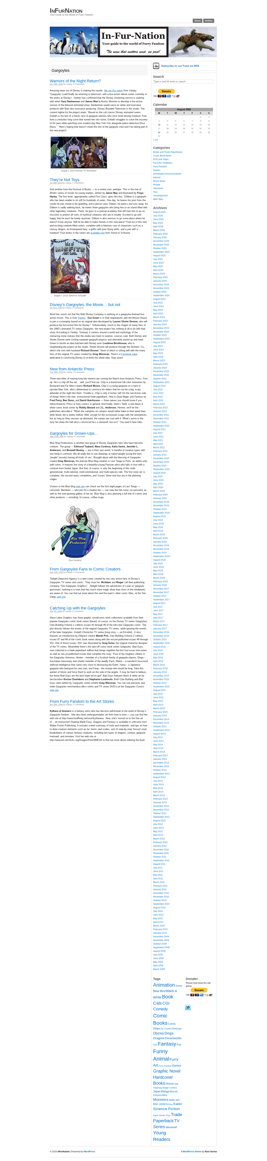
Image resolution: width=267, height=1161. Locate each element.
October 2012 (160, 813)
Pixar (170, 1104)
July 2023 (158, 346)
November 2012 (161, 809)
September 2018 (161, 556)
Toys (155, 192)
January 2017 (160, 628)
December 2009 (161, 936)
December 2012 (161, 806)
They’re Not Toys (64, 179)
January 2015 (160, 715)
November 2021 (161, 418)
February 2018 (160, 581)
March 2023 (159, 360)
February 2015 (160, 712)
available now (97, 232)
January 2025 (160, 281)
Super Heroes (159, 1115)
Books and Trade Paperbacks (167, 152)
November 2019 (161, 505)
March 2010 (159, 925)
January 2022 (160, 411)
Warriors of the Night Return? (75, 81)
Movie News (159, 181)
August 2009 (159, 951)
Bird (162, 991)
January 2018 (160, 585)
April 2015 (158, 704)
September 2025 (161, 252)
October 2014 (160, 726)
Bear (156, 991)
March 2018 (159, 578)
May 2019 (158, 527)
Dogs (169, 1033)
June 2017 (158, 610)
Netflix (172, 1100)
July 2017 (158, 607)
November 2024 (161, 288)
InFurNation (66, 10)
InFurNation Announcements (167, 174)
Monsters (160, 1100)
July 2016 (158, 650)
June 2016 (158, 654)
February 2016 (160, 668)
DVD (155, 1045)
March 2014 (159, 752)
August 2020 (159, 473)
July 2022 (158, 389)
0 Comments (78, 84)
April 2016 (158, 661)
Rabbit (177, 1104)
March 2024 (159, 317)
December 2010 (161, 893)
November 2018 (161, 549)
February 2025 (160, 277)
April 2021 (158, 444)
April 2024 (158, 313)
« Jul (155, 139)
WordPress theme (192, 1151)
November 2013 (161, 766)
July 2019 (158, 520)
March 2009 (159, 969)
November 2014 (161, 723)
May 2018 (158, 570)
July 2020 (158, 476)
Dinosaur (177, 1028)
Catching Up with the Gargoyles (77, 608)
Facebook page (129, 354)
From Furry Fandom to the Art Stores (82, 701)
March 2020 (159, 491)
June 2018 (158, 567)
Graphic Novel (166, 1071)
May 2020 (158, 484)
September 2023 (161, 339)
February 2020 (160, 494)
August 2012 (159, 820)
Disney (158, 1033)
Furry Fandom (160, 166)
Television (158, 188)
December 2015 (161, 675)
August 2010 (159, 907)
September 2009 (161, 947)
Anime (178, 985)
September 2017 (161, 599)
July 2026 (158, 215)
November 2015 (161, 679)
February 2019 (160, 538)
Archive (208, 21)
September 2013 (161, 773)
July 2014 (158, 737)
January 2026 (160, 237)
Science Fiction (166, 1109)
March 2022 (159, 404)
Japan (156, 1091)
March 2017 (159, 621)
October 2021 (160, 422)
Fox (179, 1044)
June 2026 (158, 219)
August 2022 (159, 386)
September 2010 (161, 904)
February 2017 (160, 625)
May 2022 (158, 397)
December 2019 (161, 502)
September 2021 (161, 426)
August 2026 (159, 212)
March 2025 (159, 273)
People (156, 184)
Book (167, 996)
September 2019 (161, 513)
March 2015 (159, 708)
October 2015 (160, 683)
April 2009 (158, 965)
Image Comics (170, 1088)
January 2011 (160, 889)
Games (156, 170)
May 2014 (158, 744)
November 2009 (161, 940)
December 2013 (161, 762)
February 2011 (160, 886)
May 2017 (158, 614)
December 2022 (161, 371)
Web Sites (158, 199)
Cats (157, 1003)
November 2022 (161, 375)
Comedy (160, 1009)
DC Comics (166, 1029)
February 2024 (160, 321)
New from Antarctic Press (72, 369)
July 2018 (158, 563)
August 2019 (159, 516)
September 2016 (161, 643)
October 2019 (160, 509)
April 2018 (158, 574)
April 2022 (158, 400)
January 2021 (160, 455)
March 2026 (159, 230)
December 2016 (161, 632)
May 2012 (158, 831)
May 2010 (158, 918)
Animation (164, 985)
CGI (165, 1003)
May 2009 (158, 962)
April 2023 (158, 357)
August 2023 (159, 342)
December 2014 (161, 719)
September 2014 (161, 730)
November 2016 (161, 636)
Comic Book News (162, 155)
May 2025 (158, 266)
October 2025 (160, 248)
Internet (157, 177)
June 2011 (158, 871)
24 (159, 132)
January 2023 (160, 368)
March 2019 (159, 534)
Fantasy (167, 1044)
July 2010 (158, 911)
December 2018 (161, 545)
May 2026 (158, 223)
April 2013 (158, 791)
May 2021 (158, 440)
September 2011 (161, 860)
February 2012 (160, 842)
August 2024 (159, 299)
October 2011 (159, 857)
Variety (81, 317)
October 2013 (160, 770)
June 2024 (158, 306)
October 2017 (160, 596)
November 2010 (161, 896)
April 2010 (158, 922)
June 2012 (158, 828)
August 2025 (159, 255)
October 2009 (160, 944)
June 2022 (158, 393)
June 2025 (158, 263)
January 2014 (160, 759)
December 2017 (161, 588)
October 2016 (160, 639)
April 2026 (158, 226)
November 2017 (161, 592)
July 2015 (158, 694)
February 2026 (160, 234)
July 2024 (158, 302)
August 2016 (159, 646)
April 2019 (158, 531)
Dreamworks (173, 1038)
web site (80, 486)
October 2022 (160, 378)
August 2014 (159, 733)
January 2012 (160, 846)
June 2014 (158, 741)
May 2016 (158, 657)
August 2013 (159, 777)
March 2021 (159, 447)
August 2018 (159, 560)
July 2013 (158, 781)
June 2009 (158, 958)
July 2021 (158, 433)
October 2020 (160, 465)
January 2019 (160, 542)
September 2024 (161, 295)
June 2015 (158, 697)
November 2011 (161, 853)
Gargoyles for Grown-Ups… (74, 433)
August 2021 (159, 429)
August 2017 (159, 603)
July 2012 (158, 824)
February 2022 (160, 407)
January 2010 (160, 933)
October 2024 (160, 292)
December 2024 (161, 284)
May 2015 (158, 701)
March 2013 (159, 795)
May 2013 (158, 788)
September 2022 (161, 382)
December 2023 (161, 328)
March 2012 (159, 838)
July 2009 (158, 954)
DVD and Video (161, 159)
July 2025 (158, 259)
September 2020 (161, 469)
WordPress (89, 1151)
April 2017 (158, 617)
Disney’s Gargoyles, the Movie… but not (85, 304)
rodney (69, 84)
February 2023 (160, 364)
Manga (165, 1091)
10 (159, 125)
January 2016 (160, 672)
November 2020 (161, 462)
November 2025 (161, 244)
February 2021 (160, 451)
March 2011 (159, 882)
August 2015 (159, 690)
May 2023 (158, 353)
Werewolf (171, 1127)
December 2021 (161, 415)
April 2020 (158, 487)
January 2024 (160, 324)
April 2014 (158, 748)
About (198, 21)
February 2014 (160, 755)
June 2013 (158, 784)
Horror (170, 1083)
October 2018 (160, 552)
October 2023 (160, 335)
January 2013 (160, 802)
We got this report (113, 90)
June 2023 (158, 349)
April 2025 (158, 270)
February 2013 (160, 799)
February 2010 (160, 929)
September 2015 (161, 686)
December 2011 (161, 849)
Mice (164, 1095)
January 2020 (160, 498)
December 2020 (161, 458)
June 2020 (158, 480)
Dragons (159, 1038)
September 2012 (161, 817)
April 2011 (158, 878)
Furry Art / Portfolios (162, 163)
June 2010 (158, 915)
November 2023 (161, 331)
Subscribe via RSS (180, 65)
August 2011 (159, 864)
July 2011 (158, 867)
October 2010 (160, 900)
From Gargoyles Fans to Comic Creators (85, 569)
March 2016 (159, 665)
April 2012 (158, 835)
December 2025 (161, 241)
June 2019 (158, 523)
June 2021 (158, 436)
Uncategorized (160, 195)
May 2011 (158, 875)
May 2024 (158, 310)
